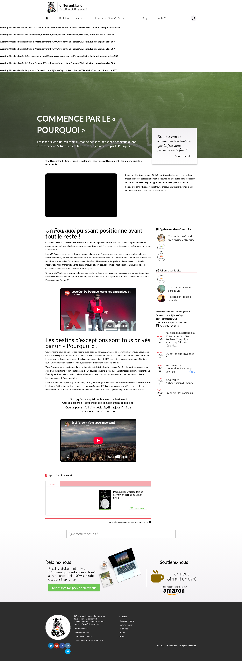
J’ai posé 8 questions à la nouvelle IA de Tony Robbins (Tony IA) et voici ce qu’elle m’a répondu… (180, 339)
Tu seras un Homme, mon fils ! (179, 298)
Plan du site (125, 628)
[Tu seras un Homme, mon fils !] (161, 298)
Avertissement (126, 625)
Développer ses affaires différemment (99, 160)
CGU (122, 632)
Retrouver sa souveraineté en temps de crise (179, 368)
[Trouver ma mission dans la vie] (161, 289)
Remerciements (127, 621)
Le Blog (143, 18)
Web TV (162, 18)
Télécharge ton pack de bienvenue (74, 587)
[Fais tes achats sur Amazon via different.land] (173, 592)
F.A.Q (122, 636)
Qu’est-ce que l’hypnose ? (180, 355)
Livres (52, 484)
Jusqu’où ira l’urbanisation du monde (180, 381)
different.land (55, 160)
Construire (71, 160)
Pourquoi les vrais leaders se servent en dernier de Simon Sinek (128, 494)
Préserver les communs (179, 392)
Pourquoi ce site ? (82, 632)
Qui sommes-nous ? (83, 636)
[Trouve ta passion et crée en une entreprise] (161, 238)
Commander (139, 508)
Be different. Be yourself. (72, 18)
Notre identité (81, 628)
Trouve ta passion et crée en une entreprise (128, 522)
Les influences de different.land (89, 640)
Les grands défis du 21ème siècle (112, 18)
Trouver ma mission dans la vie (179, 288)
